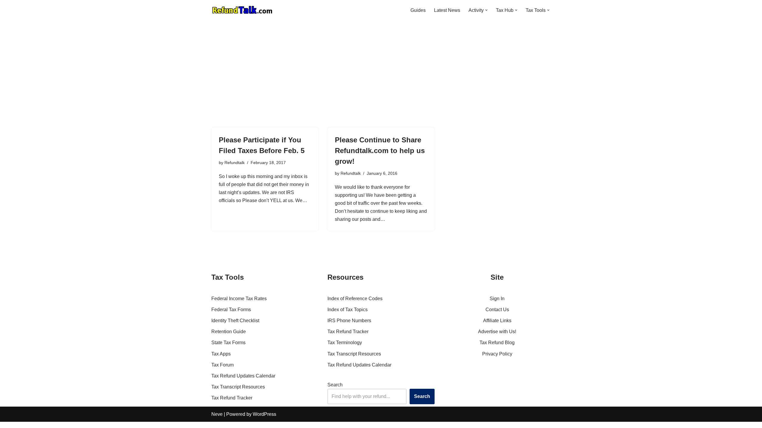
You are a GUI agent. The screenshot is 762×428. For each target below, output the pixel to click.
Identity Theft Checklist (235, 320)
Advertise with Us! (497, 331)
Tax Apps (221, 353)
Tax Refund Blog (497, 342)
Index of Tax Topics (347, 309)
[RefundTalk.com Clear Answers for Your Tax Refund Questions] (242, 10)
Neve (217, 414)
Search (335, 384)
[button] (486, 10)
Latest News (447, 10)
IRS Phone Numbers (349, 320)
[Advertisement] (381, 82)
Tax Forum (222, 364)
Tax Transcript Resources (238, 386)
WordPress (264, 414)
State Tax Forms (228, 342)
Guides (418, 10)
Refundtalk (234, 162)
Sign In (497, 298)
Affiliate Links (497, 320)
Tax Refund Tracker (231, 397)
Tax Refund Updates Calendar (243, 375)
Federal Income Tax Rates (239, 298)
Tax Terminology (344, 342)
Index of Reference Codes (354, 298)
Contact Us (497, 309)
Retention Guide (228, 331)
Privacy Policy (497, 353)
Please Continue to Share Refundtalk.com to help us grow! (380, 150)
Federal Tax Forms (231, 309)
